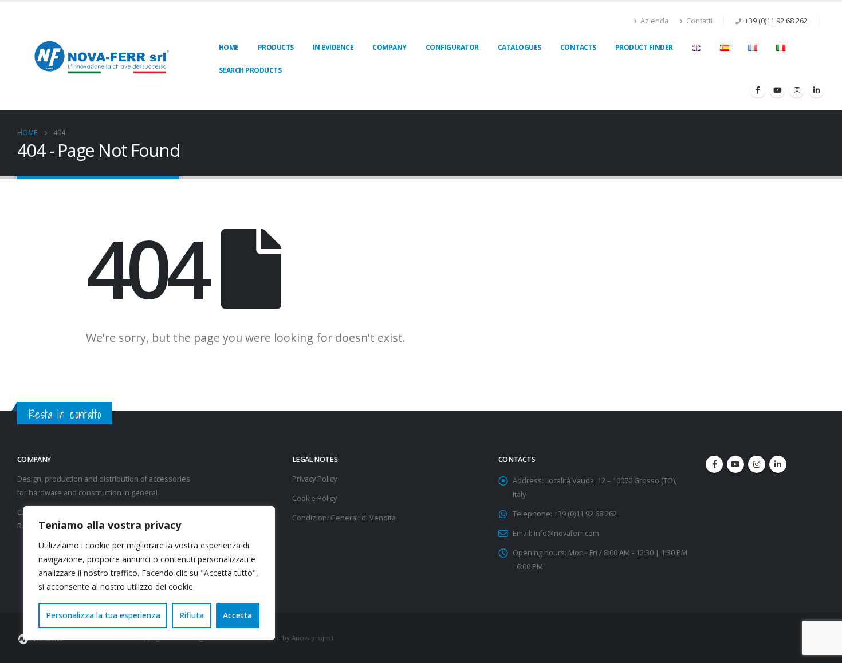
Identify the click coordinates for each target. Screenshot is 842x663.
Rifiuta (191, 615)
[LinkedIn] (816, 90)
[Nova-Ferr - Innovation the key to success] (101, 56)
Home (229, 47)
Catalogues (519, 47)
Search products (250, 70)
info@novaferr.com (566, 533)
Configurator (452, 47)
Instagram (756, 464)
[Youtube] (777, 90)
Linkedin (777, 464)
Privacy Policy (314, 479)
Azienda (654, 21)
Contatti (699, 21)
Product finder (644, 47)
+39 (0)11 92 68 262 (776, 21)
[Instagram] (797, 90)
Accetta (237, 615)
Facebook (714, 464)
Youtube (735, 464)
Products (276, 47)
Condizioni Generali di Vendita (344, 518)
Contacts (578, 47)
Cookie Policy (314, 498)
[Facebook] (758, 90)
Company (389, 47)
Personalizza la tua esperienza (103, 615)
